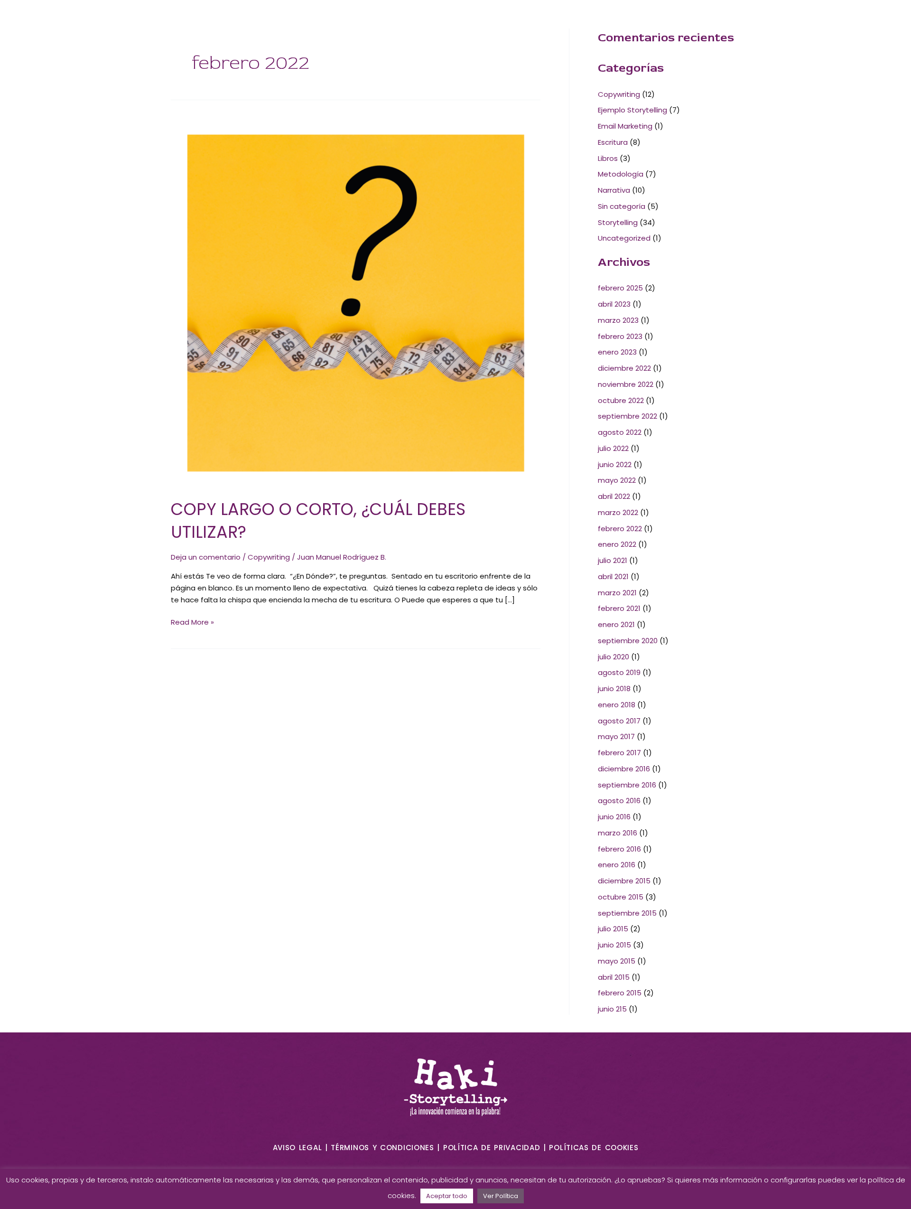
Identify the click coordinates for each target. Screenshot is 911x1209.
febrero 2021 (619, 608)
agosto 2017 (619, 721)
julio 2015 (613, 929)
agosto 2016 (619, 801)
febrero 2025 (620, 288)
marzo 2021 (617, 593)
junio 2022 (615, 464)
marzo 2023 (618, 320)
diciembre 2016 (624, 769)
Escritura (613, 142)
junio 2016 (614, 817)
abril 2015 (614, 977)
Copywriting (269, 557)
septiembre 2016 (627, 785)
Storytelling (618, 222)
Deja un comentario (206, 557)
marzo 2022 (618, 512)
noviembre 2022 (625, 384)
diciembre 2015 (624, 881)
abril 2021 (613, 576)
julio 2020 (613, 657)
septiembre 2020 (628, 641)
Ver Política (500, 1195)
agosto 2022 (619, 432)
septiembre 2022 (627, 416)
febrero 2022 (620, 529)
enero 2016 (616, 865)
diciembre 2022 (624, 368)
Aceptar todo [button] (446, 1195)
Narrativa (614, 190)
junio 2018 (614, 689)
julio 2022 (613, 448)
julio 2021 (612, 560)
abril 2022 (614, 496)
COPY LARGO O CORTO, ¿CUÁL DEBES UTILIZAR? (318, 520)
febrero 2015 (619, 993)
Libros (608, 158)
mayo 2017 (616, 736)
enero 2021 (616, 624)
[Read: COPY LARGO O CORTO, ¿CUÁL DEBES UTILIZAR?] (355, 302)
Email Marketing (625, 126)
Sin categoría (621, 206)
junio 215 (612, 1009)
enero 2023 (617, 352)
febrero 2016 (619, 849)
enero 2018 (616, 705)
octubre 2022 (621, 400)
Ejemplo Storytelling (632, 110)
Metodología (620, 174)
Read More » (192, 622)
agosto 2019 (619, 672)
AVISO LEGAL (297, 1148)
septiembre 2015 (627, 913)
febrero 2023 (620, 336)
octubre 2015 (620, 897)
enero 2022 (617, 544)
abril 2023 (614, 304)
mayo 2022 (617, 480)
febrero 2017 (619, 753)
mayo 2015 (616, 961)
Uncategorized (624, 238)
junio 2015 (614, 945)
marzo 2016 (617, 833)
